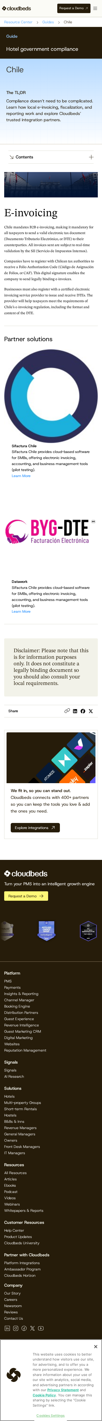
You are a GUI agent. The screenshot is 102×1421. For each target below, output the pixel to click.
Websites (12, 1044)
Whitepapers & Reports (23, 1210)
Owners (10, 1140)
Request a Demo (71, 8)
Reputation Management (25, 1050)
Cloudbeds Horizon (20, 1275)
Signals (10, 1070)
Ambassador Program (22, 1269)
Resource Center (18, 22)
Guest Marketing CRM (22, 1031)
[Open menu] (95, 8)
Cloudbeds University (21, 1243)
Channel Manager (19, 1000)
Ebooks (10, 1185)
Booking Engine (17, 1006)
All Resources (15, 1172)
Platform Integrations (22, 1262)
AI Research (14, 1076)
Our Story (12, 1293)
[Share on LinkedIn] (75, 711)
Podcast (11, 1191)
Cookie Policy (44, 1395)
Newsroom (13, 1305)
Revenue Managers (20, 1127)
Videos (10, 1198)
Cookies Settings (50, 1415)
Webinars (12, 1204)
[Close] (95, 1346)
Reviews (11, 1312)
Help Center (14, 1230)
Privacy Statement (63, 1390)
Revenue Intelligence (21, 1025)
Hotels (9, 1096)
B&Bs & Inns (14, 1121)
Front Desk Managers (22, 1146)
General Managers (19, 1134)
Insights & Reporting (21, 993)
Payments (12, 987)
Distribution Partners (21, 1012)
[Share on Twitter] (91, 711)
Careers (10, 1299)
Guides (48, 22)
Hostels (10, 1115)
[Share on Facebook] (83, 711)
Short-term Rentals (20, 1109)
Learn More (21, 475)
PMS (8, 981)
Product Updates (18, 1236)
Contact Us (13, 1318)
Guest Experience (19, 1018)
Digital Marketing (18, 1037)
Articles (10, 1179)
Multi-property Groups (22, 1102)
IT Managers (14, 1153)
